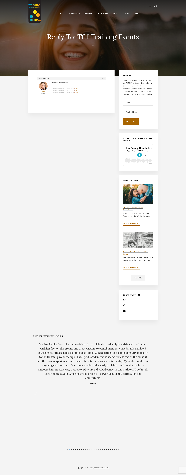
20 (104, 449)
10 (85, 449)
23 (110, 449)
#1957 (103, 78)
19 (102, 449)
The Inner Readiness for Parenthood (133, 209)
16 (96, 449)
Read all (138, 278)
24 (112, 449)
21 (106, 449)
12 (89, 449)
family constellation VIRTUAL (99, 468)
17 (98, 449)
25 (114, 449)
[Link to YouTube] (124, 312)
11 (87, 449)
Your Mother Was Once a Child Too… (135, 253)
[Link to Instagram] (124, 306)
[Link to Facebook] (124, 300)
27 (118, 449)
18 (100, 449)
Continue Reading (131, 224)
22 (108, 449)
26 (116, 449)
